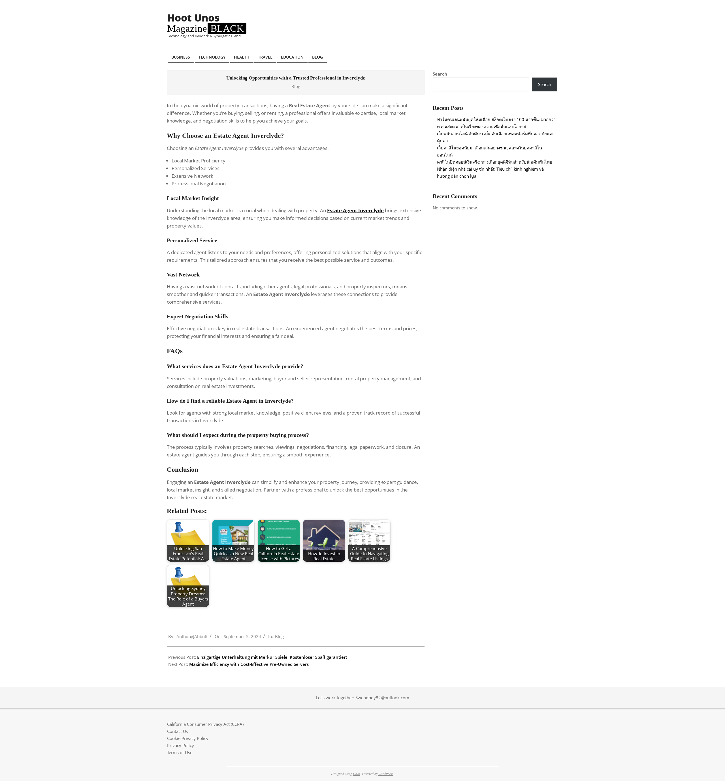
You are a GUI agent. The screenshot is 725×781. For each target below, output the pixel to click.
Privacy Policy (180, 745)
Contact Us (177, 731)
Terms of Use (179, 752)
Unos (356, 773)
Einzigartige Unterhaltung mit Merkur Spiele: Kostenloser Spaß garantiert (272, 657)
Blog (295, 86)
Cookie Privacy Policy (187, 738)
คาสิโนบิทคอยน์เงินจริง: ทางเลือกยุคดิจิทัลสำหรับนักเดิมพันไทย (494, 162)
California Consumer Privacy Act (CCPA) (205, 724)
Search (440, 74)
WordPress (385, 773)
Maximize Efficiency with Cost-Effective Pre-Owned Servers (249, 664)
